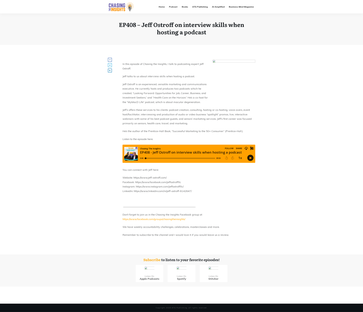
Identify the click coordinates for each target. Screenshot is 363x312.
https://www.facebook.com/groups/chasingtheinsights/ (154, 219)
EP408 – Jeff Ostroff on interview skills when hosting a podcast (181, 28)
